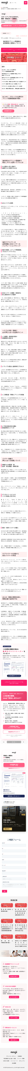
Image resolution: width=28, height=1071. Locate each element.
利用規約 (20, 1056)
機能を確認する (14, 1040)
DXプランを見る (14, 1017)
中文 (15, 2)
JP (10, 2)
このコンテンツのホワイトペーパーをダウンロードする (14, 50)
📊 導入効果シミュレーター (9, 802)
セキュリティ (22, 1061)
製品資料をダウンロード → (14, 768)
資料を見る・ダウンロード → (14, 796)
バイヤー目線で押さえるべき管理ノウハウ (11, 84)
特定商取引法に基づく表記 (10, 1058)
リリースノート (14, 1061)
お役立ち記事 (5, 7)
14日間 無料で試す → (8, 111)
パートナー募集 (20, 1058)
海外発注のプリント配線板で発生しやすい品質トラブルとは (11, 74)
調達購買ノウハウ (6, 33)
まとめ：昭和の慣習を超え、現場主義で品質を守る (13, 88)
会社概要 (14, 1063)
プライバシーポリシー (11, 1056)
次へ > (24, 742)
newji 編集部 (5, 38)
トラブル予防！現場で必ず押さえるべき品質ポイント (14, 81)
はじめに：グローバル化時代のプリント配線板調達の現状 (9, 70)
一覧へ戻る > (14, 742)
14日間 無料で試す (14, 727)
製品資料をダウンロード (14, 731)
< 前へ (3, 742)
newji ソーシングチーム (16, 38)
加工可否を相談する (14, 997)
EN (12, 2)
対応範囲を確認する (14, 976)
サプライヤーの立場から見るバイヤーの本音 (12, 86)
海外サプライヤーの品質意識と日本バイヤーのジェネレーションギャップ (12, 78)
